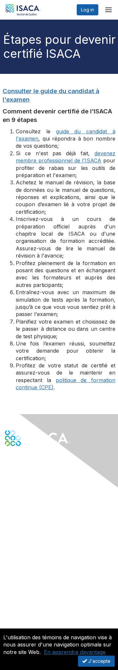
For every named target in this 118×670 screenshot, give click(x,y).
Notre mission (19, 604)
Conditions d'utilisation (29, 623)
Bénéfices (16, 550)
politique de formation (86, 380)
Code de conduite (25, 610)
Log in (87, 9)
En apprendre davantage (75, 652)
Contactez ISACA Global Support (41, 566)
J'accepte (98, 661)
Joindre (13, 543)
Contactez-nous (22, 506)
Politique (14, 617)
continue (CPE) (34, 387)
